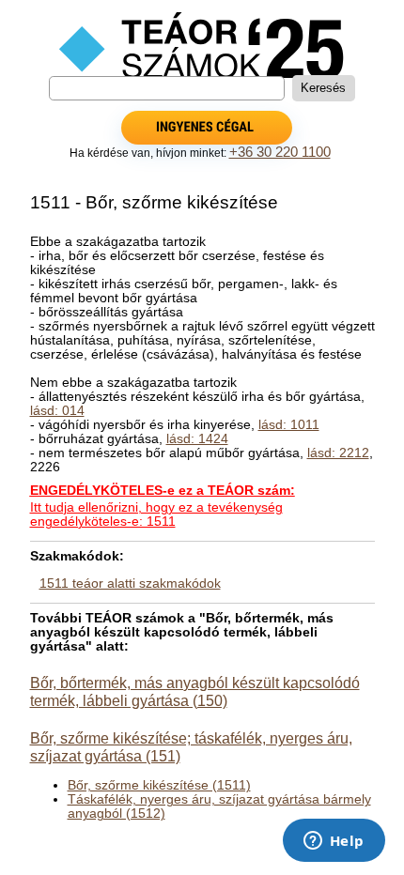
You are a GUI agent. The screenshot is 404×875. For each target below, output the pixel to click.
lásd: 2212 (338, 453)
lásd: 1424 (197, 439)
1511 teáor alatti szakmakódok (130, 583)
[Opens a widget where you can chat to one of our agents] (333, 842)
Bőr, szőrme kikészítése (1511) (159, 785)
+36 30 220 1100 (280, 152)
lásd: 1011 (288, 425)
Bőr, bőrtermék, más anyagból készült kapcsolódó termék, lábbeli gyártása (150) (195, 691)
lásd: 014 (57, 411)
